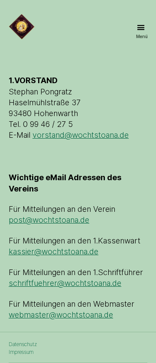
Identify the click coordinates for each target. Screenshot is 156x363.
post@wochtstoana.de (49, 219)
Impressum (21, 352)
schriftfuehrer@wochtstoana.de (65, 283)
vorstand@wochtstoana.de (80, 134)
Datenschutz (22, 344)
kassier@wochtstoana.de (53, 251)
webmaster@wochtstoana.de (61, 314)
